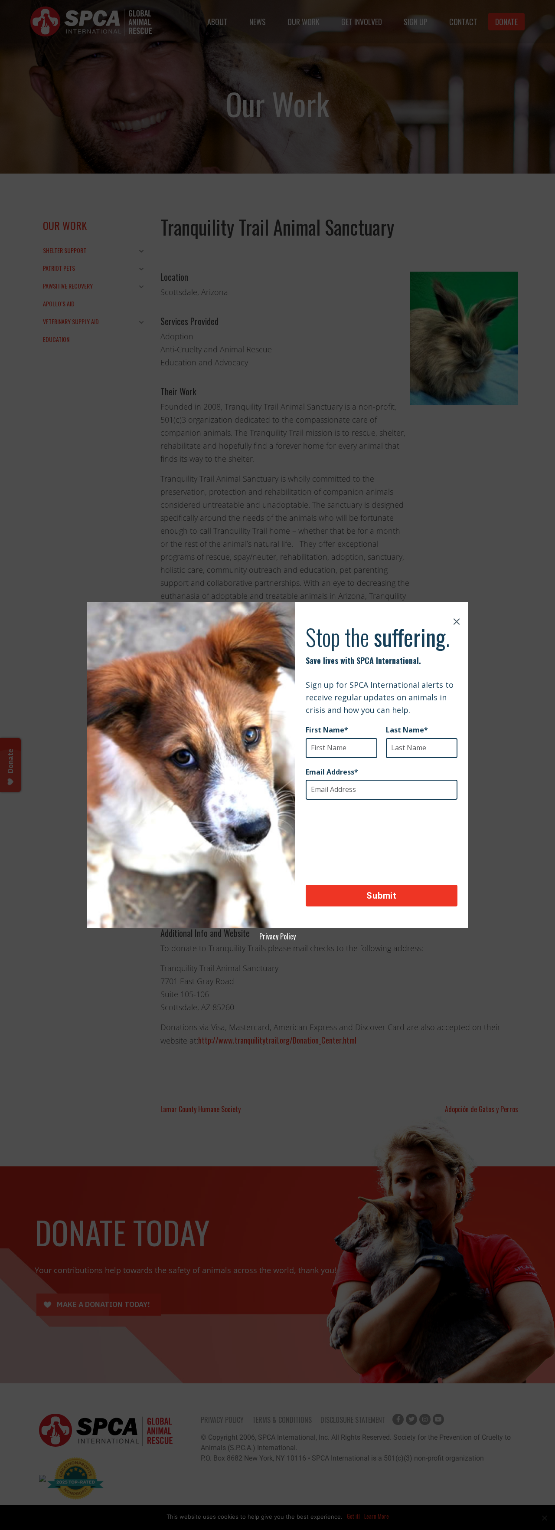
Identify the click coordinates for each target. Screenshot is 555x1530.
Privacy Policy (277, 936)
